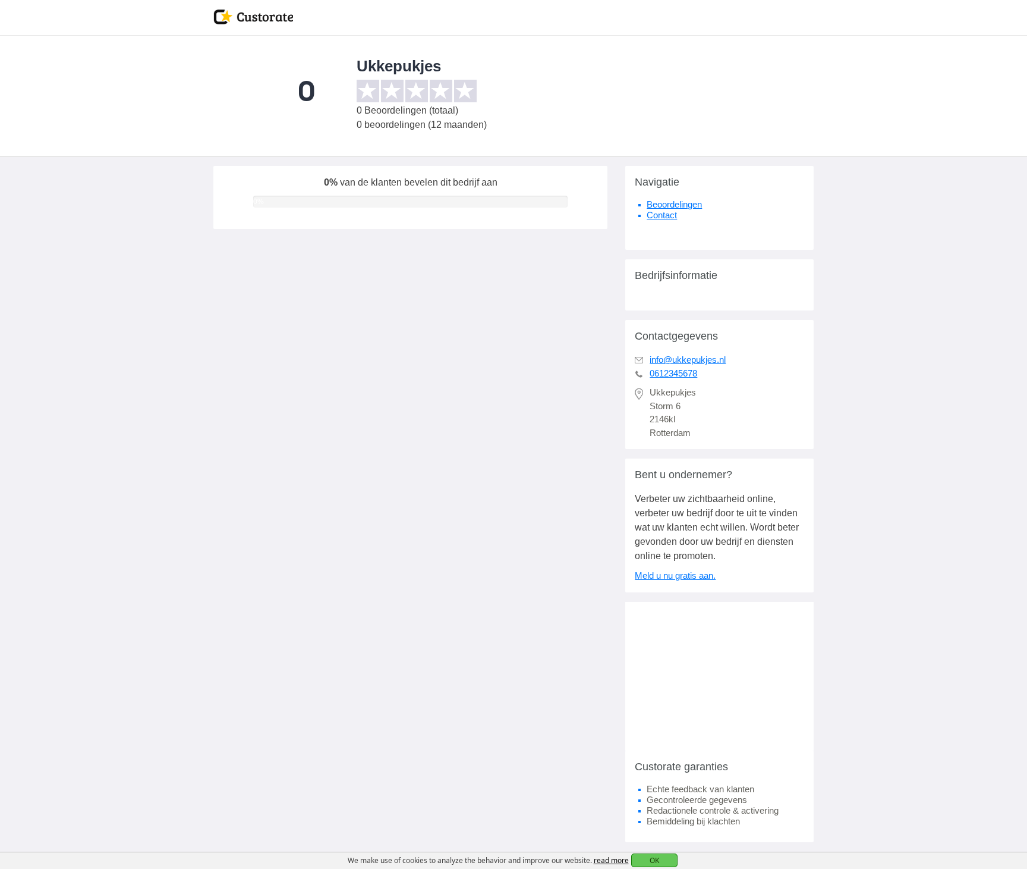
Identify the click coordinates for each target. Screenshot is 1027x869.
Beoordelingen (674, 204)
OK (654, 860)
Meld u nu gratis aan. (675, 575)
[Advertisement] (719, 676)
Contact (662, 215)
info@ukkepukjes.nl (688, 359)
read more (611, 860)
